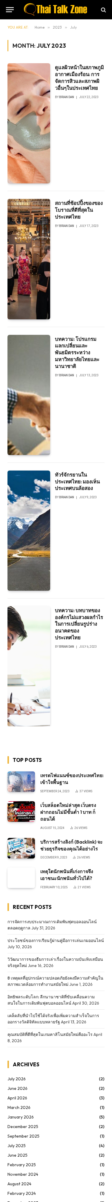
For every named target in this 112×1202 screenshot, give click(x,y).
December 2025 (22, 1126)
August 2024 (19, 1183)
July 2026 (16, 1079)
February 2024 (21, 1193)
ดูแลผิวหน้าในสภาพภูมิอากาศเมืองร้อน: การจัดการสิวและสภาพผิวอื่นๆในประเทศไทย (79, 77)
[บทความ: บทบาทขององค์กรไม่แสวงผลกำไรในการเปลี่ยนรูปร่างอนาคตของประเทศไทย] (28, 666)
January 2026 (20, 1117)
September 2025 (23, 1136)
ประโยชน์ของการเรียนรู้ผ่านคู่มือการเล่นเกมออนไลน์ (55, 940)
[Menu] (10, 9)
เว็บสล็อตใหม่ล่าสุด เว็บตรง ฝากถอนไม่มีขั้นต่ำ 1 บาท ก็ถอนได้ (68, 812)
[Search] (103, 9)
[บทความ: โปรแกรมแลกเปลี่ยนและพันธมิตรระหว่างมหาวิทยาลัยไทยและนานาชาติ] (28, 395)
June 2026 (17, 1088)
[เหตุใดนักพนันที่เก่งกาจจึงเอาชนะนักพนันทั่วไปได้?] (21, 877)
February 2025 (21, 1164)
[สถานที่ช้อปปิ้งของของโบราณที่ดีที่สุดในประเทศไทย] (28, 259)
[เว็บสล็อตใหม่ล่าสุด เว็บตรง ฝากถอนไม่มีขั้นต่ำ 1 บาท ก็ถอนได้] (21, 811)
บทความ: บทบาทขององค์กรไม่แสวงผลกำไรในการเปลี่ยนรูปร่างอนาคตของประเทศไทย (79, 624)
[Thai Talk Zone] (56, 9)
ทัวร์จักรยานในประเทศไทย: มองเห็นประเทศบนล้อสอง (77, 481)
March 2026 (18, 1107)
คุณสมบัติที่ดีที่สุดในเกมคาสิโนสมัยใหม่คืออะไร (50, 1034)
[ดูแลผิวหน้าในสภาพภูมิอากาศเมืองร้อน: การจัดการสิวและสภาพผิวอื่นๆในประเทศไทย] (28, 123)
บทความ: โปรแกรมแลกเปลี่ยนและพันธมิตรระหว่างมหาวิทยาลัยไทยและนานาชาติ (77, 352)
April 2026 (17, 1098)
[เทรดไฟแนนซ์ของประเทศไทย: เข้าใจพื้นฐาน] (21, 781)
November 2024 (22, 1174)
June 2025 (17, 1155)
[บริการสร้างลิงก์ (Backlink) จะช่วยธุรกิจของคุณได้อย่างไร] (21, 848)
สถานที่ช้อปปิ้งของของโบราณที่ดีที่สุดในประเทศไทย (79, 210)
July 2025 (16, 1145)
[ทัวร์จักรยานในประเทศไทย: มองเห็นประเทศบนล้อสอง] (28, 531)
